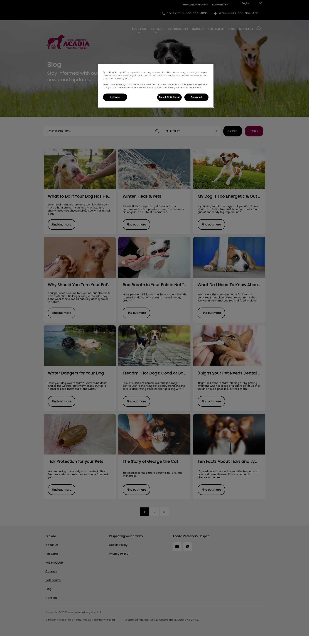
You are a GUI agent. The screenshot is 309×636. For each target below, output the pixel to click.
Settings (115, 97)
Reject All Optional (169, 97)
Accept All (196, 97)
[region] (156, 86)
